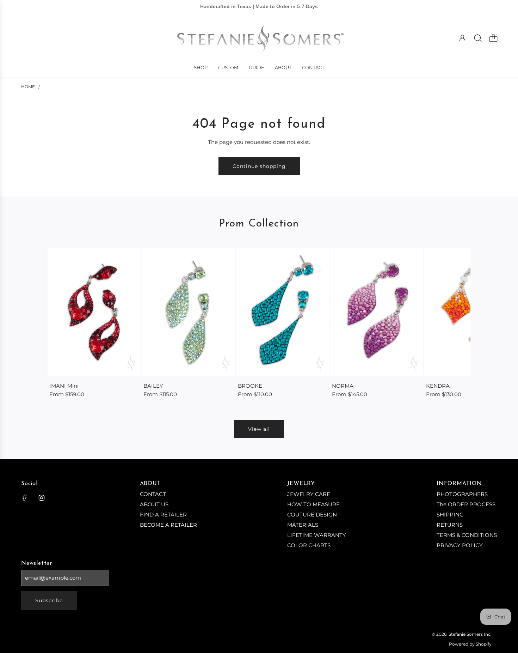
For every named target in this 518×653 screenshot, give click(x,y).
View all (259, 429)
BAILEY (153, 385)
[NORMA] (376, 312)
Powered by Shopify (470, 644)
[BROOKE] (282, 312)
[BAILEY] (188, 312)
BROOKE (250, 385)
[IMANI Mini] (94, 312)
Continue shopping (259, 166)
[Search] (478, 38)
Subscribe (49, 600)
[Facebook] (24, 498)
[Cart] (493, 38)
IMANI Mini (64, 385)
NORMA (342, 385)
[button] (64, 323)
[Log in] (462, 38)
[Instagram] (41, 498)
